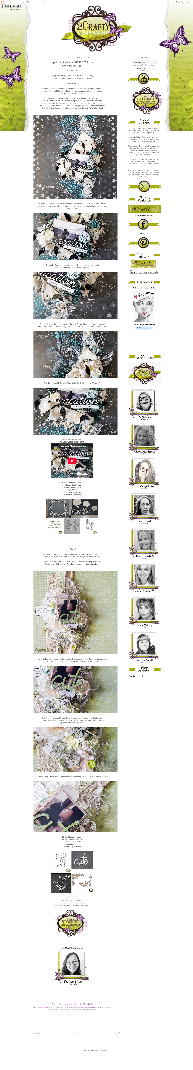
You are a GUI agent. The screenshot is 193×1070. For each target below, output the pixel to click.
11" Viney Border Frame (60, 1007)
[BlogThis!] (84, 1004)
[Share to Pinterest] (91, 1004)
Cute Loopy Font (102, 1007)
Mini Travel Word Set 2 (74, 1009)
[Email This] (81, 1004)
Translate (151, 65)
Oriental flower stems (89, 1009)
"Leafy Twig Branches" (45, 1007)
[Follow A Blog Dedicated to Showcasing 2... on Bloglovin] (143, 321)
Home (77, 1033)
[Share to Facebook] (89, 1004)
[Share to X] (86, 1004)
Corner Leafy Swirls (90, 1007)
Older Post (118, 1033)
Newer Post (36, 1033)
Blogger (106, 1050)
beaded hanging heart (76, 1007)
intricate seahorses (60, 1009)
